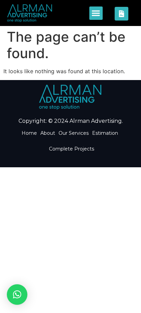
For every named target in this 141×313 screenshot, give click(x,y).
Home (29, 133)
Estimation (105, 133)
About (47, 133)
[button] (96, 13)
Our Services (74, 133)
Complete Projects (71, 149)
